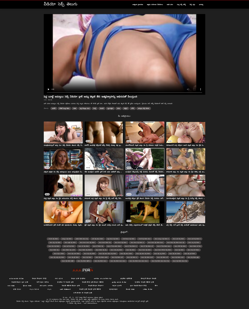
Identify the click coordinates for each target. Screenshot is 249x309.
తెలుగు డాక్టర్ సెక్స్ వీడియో (70, 242)
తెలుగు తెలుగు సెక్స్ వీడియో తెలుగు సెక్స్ (175, 242)
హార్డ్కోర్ (125, 108)
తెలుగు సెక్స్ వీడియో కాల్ (162, 257)
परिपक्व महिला (42, 282)
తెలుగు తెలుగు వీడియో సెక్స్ (105, 242)
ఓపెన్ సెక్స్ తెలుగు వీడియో (97, 238)
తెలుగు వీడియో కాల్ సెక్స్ (195, 246)
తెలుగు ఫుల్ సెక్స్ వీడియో (69, 246)
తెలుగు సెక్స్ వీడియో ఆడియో (102, 257)
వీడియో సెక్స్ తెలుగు (75, 303)
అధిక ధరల (170, 4)
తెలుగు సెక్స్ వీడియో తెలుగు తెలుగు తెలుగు (139, 261)
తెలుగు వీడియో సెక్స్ (54, 249)
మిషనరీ (102, 108)
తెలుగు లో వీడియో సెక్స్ (98, 246)
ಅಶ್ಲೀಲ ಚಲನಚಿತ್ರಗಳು (102, 278)
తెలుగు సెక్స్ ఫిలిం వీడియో (174, 253)
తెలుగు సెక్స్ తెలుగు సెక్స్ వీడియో (143, 253)
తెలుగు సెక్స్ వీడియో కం (132, 257)
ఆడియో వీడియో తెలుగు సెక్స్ (82, 238)
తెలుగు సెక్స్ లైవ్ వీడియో (73, 257)
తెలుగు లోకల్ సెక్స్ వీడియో (180, 246)
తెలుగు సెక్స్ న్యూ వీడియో (159, 253)
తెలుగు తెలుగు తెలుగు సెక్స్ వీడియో (87, 242)
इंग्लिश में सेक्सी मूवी (65, 282)
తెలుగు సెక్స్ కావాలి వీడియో (74, 253)
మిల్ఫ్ (94, 108)
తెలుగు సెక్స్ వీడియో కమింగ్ (147, 257)
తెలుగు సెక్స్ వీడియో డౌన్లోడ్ (67, 261)
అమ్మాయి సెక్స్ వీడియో (143, 108)
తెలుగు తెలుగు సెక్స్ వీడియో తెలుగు (155, 242)
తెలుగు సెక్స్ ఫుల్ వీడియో (190, 253)
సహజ (118, 108)
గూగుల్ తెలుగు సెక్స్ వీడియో (128, 238)
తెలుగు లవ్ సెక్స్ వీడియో (84, 246)
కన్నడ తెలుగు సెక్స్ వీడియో (112, 238)
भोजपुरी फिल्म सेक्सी (148, 278)
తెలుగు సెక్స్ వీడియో (87, 257)
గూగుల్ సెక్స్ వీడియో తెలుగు (144, 238)
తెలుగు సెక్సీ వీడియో (179, 249)
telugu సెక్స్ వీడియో (53, 238)
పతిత (74, 108)
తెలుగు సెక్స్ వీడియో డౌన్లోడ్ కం (84, 261)
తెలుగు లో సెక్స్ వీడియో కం (131, 246)
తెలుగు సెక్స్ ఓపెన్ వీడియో (193, 249)
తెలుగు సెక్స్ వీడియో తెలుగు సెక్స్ (180, 261)
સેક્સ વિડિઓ (34, 289)
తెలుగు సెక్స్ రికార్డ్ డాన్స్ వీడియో (57, 257)
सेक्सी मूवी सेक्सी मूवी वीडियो (90, 289)
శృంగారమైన (110, 108)
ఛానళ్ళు (201, 4)
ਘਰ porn (11, 286)
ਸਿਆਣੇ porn (130, 289)
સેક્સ (49, 289)
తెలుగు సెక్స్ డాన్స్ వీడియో (89, 253)
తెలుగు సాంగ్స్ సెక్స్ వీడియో (116, 249)
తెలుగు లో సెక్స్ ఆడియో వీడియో (114, 246)
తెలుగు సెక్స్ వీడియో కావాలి (177, 257)
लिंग (156, 286)
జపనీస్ (53, 108)
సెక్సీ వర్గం (192, 4)
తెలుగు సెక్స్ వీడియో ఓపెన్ (117, 257)
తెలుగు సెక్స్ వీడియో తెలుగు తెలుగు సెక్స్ (160, 261)
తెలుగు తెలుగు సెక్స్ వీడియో (120, 242)
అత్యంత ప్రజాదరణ (137, 4)
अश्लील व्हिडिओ (126, 278)
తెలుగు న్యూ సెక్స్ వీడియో (194, 242)
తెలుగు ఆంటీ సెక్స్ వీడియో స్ (194, 238)
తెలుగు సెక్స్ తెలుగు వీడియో (126, 253)
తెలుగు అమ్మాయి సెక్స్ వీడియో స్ (162, 238)
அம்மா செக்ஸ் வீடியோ (16, 278)
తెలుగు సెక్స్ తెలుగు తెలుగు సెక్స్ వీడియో (107, 253)
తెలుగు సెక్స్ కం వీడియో (59, 253)
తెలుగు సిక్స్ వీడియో (130, 249)
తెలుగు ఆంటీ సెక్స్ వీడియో (178, 238)
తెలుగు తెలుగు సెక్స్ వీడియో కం (137, 242)
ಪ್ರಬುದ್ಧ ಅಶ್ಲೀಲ (46, 286)
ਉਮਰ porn (27, 286)
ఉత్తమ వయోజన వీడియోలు (155, 4)
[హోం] (82, 270)
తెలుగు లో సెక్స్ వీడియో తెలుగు (163, 246)
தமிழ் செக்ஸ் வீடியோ (119, 282)
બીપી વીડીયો (59, 278)
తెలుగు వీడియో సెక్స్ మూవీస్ (69, 249)
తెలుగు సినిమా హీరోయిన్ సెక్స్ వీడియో (163, 249)
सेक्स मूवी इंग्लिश (78, 278)
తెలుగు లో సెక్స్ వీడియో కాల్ (147, 246)
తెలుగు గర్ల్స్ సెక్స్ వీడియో (55, 242)
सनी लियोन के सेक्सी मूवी (82, 293)
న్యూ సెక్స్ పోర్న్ (181, 4)
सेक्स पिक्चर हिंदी (39, 278)
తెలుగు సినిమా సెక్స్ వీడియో (145, 249)
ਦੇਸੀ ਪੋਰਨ (17, 289)
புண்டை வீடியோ (147, 289)
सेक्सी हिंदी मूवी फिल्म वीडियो (92, 282)
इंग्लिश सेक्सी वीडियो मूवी (144, 282)
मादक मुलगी (116, 286)
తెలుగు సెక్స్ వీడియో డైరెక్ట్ (193, 257)
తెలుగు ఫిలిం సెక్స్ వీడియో (54, 246)
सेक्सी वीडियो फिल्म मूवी (71, 286)
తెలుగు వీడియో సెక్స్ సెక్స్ (101, 249)
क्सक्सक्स (113, 289)
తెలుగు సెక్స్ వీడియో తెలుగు (100, 261)
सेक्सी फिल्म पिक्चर (96, 286)
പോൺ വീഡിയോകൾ (65, 289)
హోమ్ (132, 108)
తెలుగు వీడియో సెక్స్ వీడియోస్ (85, 249)
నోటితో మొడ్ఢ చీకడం (64, 108)
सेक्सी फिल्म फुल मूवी (19, 282)
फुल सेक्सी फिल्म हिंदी (138, 286)
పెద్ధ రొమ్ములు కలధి (84, 108)
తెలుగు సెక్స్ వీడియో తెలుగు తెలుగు (118, 261)
